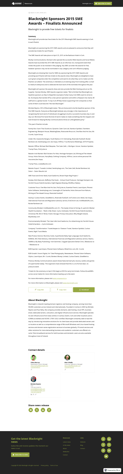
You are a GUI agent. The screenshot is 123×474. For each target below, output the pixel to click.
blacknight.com (86, 3)
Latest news (67, 442)
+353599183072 (35, 367)
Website (82, 442)
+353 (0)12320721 (36, 392)
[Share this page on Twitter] (37, 410)
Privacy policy (45, 465)
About (65, 448)
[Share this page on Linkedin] (43, 410)
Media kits (66, 451)
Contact (65, 455)
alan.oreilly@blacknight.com (72, 366)
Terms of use (54, 465)
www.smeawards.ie (60, 278)
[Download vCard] (57, 355)
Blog (81, 445)
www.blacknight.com (70, 283)
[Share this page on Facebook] (49, 410)
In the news (66, 445)
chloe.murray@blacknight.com (39, 366)
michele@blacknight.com (38, 389)
